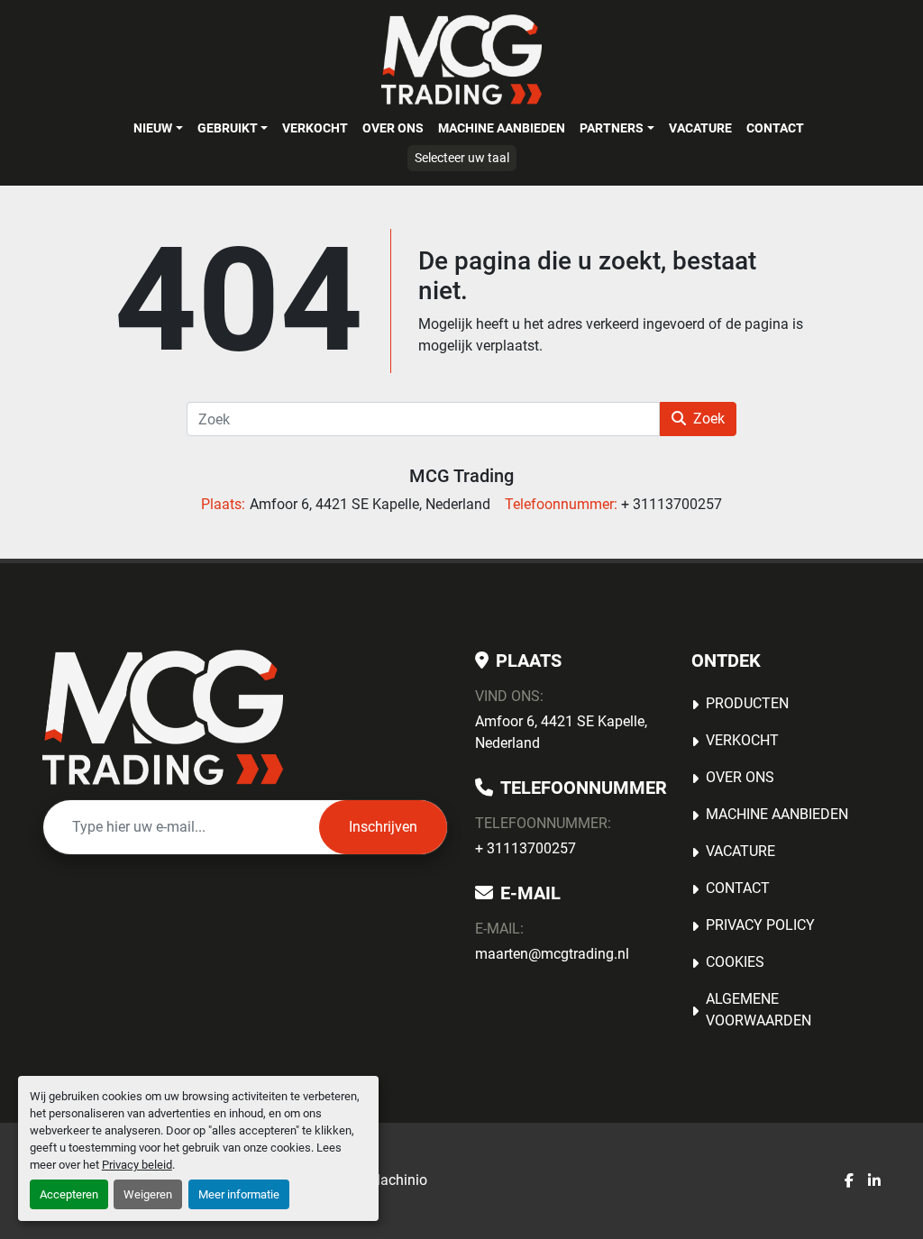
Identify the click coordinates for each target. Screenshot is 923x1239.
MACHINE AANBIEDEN (501, 128)
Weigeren (147, 1194)
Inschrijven (383, 826)
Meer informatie (238, 1194)
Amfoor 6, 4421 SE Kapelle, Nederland (561, 732)
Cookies (735, 961)
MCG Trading (461, 476)
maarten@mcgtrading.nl (552, 953)
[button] (157, 128)
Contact (775, 128)
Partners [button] (612, 128)
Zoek (709, 418)
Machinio (397, 1180)
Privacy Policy (760, 925)
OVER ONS (393, 128)
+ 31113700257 (525, 848)
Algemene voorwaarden (758, 1009)
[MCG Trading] (162, 717)
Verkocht (315, 128)
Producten (747, 703)
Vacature (700, 128)
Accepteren (69, 1194)
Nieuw (152, 128)
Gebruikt (227, 128)
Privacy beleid (137, 1164)
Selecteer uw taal (462, 157)
